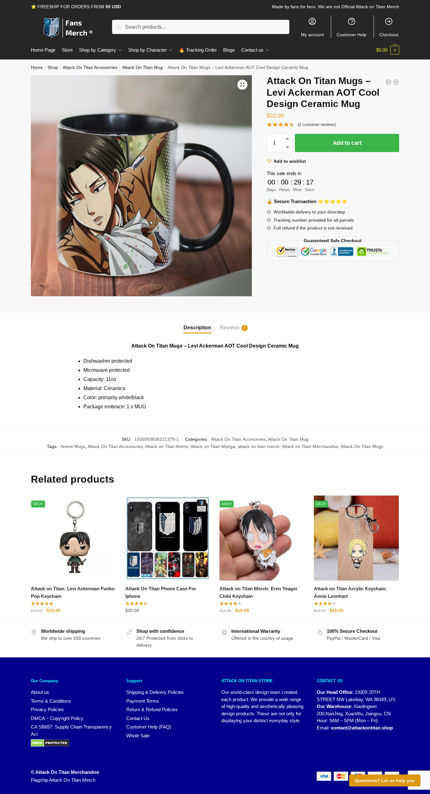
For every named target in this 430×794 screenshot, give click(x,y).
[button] (242, 85)
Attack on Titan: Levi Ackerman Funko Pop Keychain (73, 592)
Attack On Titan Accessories (115, 446)
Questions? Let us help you (385, 780)
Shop (53, 67)
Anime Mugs (72, 446)
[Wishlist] (106, 506)
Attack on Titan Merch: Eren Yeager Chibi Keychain (258, 592)
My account (312, 34)
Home (37, 67)
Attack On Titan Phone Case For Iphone (160, 592)
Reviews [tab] (230, 327)
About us (40, 692)
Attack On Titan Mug (142, 67)
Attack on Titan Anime (166, 446)
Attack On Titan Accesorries (90, 67)
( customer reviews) (317, 124)
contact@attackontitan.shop (362, 727)
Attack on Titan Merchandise (310, 446)
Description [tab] (197, 327)
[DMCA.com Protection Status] (72, 743)
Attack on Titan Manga (212, 446)
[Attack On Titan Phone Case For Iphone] (167, 538)
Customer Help (351, 34)
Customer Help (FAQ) (148, 726)
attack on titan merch (259, 446)
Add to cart (347, 143)
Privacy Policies (47, 709)
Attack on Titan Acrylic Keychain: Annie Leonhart (350, 592)
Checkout (388, 34)
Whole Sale (138, 735)
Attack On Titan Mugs (362, 446)
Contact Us (138, 718)
